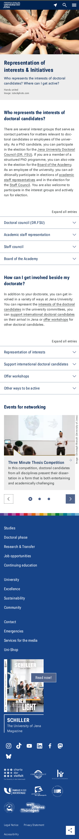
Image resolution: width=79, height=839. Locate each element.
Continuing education (20, 565)
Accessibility (11, 834)
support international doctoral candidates (43, 314)
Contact (10, 622)
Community (12, 607)
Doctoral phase (15, 537)
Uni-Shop (11, 649)
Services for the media (21, 640)
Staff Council (20, 185)
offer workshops (55, 319)
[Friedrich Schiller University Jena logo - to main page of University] (11, 5)
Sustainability (14, 598)
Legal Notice (11, 825)
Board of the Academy (54, 165)
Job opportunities (17, 556)
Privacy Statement (34, 825)
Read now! (43, 677)
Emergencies (14, 631)
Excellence (12, 589)
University (11, 579)
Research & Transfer (19, 546)
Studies (9, 528)
